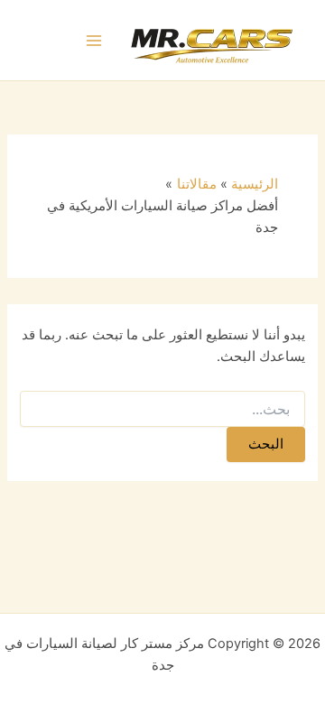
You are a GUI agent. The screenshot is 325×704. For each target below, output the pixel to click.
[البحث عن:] (162, 409)
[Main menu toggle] (95, 41)
